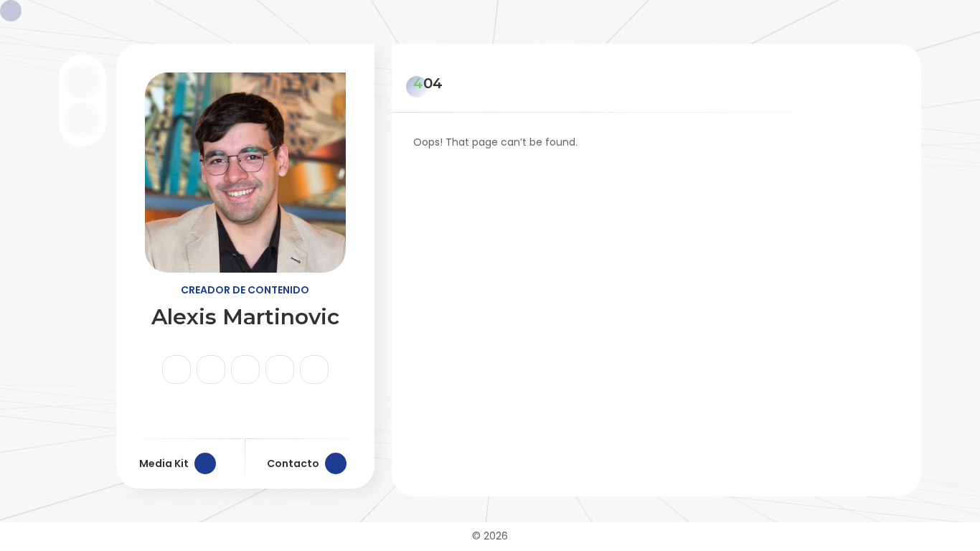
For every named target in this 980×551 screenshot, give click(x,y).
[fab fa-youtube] (245, 369)
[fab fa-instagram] (176, 369)
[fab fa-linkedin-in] (279, 369)
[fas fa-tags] (314, 369)
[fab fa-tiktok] (211, 369)
